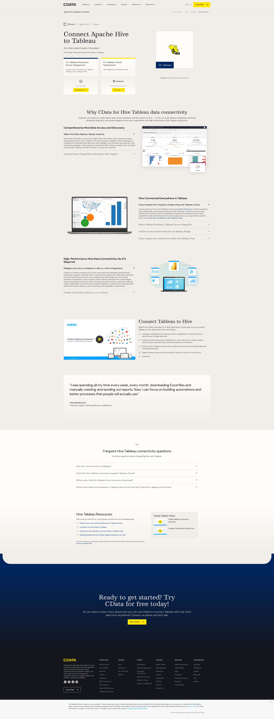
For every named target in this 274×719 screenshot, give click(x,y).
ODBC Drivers (104, 664)
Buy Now (193, 12)
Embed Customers (143, 677)
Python (101, 675)
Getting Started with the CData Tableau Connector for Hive (103, 535)
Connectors (141, 664)
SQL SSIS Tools (123, 671)
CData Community (181, 664)
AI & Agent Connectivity (141, 672)
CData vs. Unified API (144, 683)
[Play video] (99, 339)
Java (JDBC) (103, 668)
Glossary (178, 681)
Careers (158, 685)
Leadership (160, 678)
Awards (158, 675)
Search (187, 4)
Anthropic (197, 664)
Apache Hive (84, 24)
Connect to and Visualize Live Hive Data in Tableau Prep (101, 531)
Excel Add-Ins (104, 685)
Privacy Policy (192, 706)
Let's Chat (200, 4)
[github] (72, 681)
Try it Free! (117, 90)
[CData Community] (76, 681)
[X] (69, 681)
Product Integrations (144, 668)
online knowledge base (84, 543)
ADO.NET (102, 671)
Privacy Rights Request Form (137, 708)
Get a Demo (135, 622)
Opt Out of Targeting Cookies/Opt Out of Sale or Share (187, 712)
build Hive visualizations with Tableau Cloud (165, 218)
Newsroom (159, 671)
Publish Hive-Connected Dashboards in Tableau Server (101, 523)
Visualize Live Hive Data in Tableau (93, 527)
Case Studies (179, 668)
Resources (178, 675)
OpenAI (196, 681)
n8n (195, 678)
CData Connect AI (185, 209)
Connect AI (122, 668)
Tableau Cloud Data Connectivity (181, 528)
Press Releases (161, 668)
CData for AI (150, 4)
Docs (186, 12)
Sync (120, 664)
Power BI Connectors (106, 688)
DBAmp (121, 675)
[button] (99, 133)
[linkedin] (65, 681)
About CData (160, 664)
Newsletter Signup (181, 678)
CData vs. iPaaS (142, 680)
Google (196, 671)
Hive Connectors (178, 12)
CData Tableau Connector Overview (178, 520)
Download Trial (203, 12)
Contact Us (160, 688)
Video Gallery (179, 685)
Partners (159, 681)
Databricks (197, 668)
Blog (176, 671)
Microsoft (197, 675)
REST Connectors (105, 681)
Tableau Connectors (106, 692)
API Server (102, 678)
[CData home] (71, 4)
